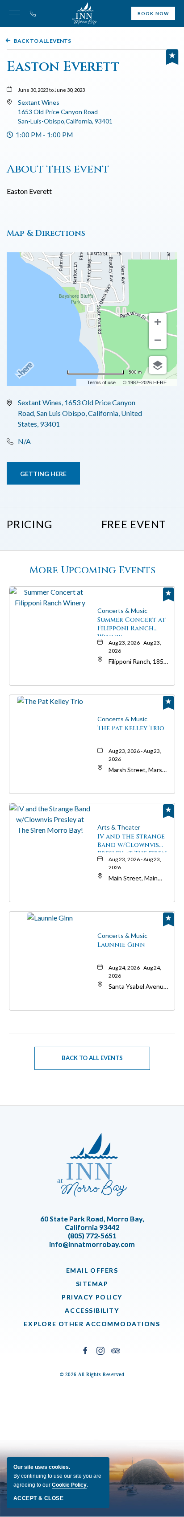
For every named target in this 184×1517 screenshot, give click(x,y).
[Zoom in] (158, 322)
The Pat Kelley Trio (130, 728)
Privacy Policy (92, 1297)
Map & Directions (46, 233)
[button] (65, 112)
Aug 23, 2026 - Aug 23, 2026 (135, 646)
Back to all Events (42, 40)
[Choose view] (158, 365)
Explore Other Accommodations (92, 1324)
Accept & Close (38, 1498)
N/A (24, 441)
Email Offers (92, 1270)
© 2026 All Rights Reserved (92, 1374)
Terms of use (101, 382)
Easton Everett (63, 67)
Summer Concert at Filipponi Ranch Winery (131, 626)
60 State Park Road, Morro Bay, (92, 1222)
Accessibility (92, 1310)
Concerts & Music (122, 610)
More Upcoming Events (92, 570)
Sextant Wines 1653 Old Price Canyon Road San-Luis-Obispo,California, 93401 (65, 112)
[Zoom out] (158, 340)
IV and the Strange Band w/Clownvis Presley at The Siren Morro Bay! (132, 842)
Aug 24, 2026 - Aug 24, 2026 (135, 971)
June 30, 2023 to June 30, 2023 (51, 90)
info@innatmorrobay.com (92, 1244)
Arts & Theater (118, 827)
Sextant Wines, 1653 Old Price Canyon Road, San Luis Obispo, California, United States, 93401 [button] (80, 413)
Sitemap (92, 1283)
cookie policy (69, 1485)
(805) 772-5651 (92, 1235)
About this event (58, 169)
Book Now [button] (153, 13)
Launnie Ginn (121, 945)
